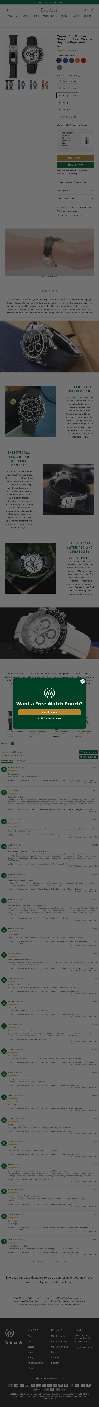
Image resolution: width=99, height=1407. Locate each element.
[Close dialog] (83, 681)
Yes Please (49, 712)
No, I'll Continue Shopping (50, 718)
